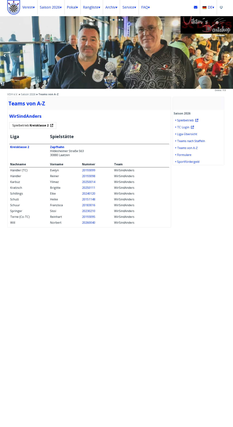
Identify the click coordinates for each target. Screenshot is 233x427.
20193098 (88, 176)
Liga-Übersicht (187, 134)
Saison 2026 (28, 94)
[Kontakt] (195, 7)
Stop (3, 84)
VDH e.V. (12, 94)
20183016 (88, 205)
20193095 (88, 217)
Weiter (228, 55)
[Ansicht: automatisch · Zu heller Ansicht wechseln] (221, 7)
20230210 (88, 211)
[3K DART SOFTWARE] (207, 33)
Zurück (5, 55)
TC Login (183, 127)
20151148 (88, 199)
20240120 (88, 194)
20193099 (88, 170)
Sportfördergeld (188, 162)
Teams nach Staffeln (191, 141)
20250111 (88, 188)
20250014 (88, 182)
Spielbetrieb (30, 125)
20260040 (88, 223)
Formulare (184, 155)
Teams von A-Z (48, 94)
